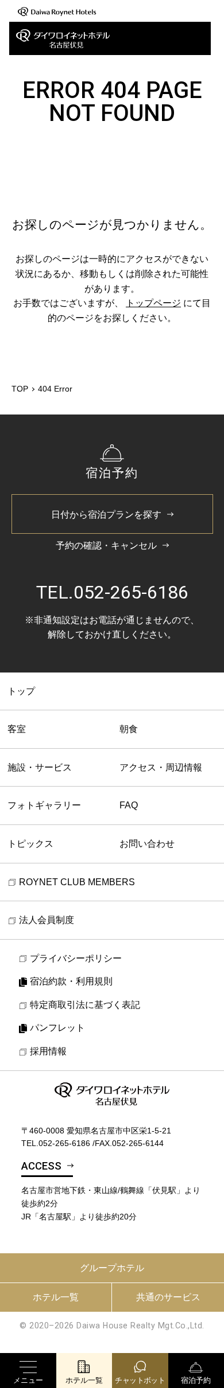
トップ (21, 691)
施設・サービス (39, 767)
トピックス (30, 844)
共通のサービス (168, 1297)
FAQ (128, 805)
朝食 (128, 729)
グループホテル (112, 1268)
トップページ (153, 303)
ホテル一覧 (56, 1297)
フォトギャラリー (44, 805)
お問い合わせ (147, 844)
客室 (16, 729)
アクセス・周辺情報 (160, 767)
